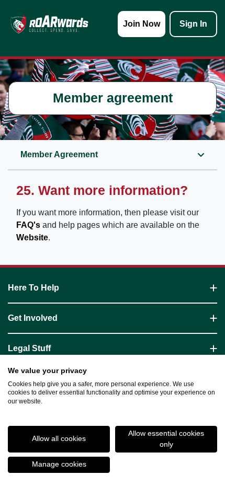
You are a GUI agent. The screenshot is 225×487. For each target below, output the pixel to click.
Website (32, 237)
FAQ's (28, 225)
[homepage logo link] (49, 24)
